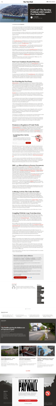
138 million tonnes (25, 43)
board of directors (35, 63)
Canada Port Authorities (39, 288)
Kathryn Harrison (15, 83)
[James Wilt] (31, 17)
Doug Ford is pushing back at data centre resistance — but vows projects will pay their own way (45, 359)
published (31, 181)
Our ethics (5, 396)
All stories (28, 370)
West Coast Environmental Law (40, 303)
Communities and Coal (33, 49)
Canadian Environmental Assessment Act (27, 170)
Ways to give (6, 397)
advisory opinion (35, 200)
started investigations (16, 128)
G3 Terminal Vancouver (25, 218)
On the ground (4, 326)
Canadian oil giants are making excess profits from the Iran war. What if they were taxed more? (35, 316)
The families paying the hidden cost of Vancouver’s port (13, 328)
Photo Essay (3, 357)
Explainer (39, 357)
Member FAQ (6, 398)
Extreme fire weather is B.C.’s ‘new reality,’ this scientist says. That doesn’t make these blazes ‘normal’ (7, 316)
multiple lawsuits (27, 55)
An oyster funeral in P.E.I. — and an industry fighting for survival (8, 359)
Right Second (39, 299)
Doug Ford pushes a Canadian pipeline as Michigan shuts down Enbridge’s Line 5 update (48, 316)
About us (5, 392)
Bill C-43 (30, 167)
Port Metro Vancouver (18, 41)
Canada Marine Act (31, 74)
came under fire (21, 130)
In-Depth (38, 294)
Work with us (6, 395)
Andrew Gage (39, 286)
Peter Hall (14, 93)
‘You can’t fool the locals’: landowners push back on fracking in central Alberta (21, 316)
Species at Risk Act (40, 170)
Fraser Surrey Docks (22, 45)
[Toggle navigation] (2, 2)
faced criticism (37, 131)
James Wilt (36, 16)
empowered (33, 171)
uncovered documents (35, 175)
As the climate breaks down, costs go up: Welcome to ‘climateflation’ (27, 359)
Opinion (20, 357)
